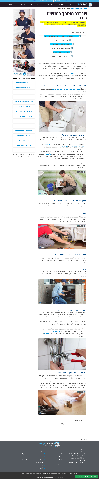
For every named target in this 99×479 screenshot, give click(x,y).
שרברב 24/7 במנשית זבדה (24, 121)
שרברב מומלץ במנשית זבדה (24, 135)
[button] (39, 420)
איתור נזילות (60, 4)
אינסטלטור (70, 4)
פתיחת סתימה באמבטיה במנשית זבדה (24, 102)
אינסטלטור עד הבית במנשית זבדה (24, 111)
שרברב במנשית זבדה (24, 140)
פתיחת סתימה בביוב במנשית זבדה (24, 126)
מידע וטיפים (12, 4)
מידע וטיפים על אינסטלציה (77, 8)
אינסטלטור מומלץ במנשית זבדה (23, 87)
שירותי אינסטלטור (48, 4)
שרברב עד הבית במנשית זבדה (24, 145)
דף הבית (85, 8)
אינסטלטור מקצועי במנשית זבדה (24, 116)
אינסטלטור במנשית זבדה (24, 97)
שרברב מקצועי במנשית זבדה (24, 150)
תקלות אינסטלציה (35, 4)
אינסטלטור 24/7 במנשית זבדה (24, 92)
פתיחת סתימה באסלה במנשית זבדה (23, 131)
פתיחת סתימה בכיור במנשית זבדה (24, 106)
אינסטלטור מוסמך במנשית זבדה (23, 82)
